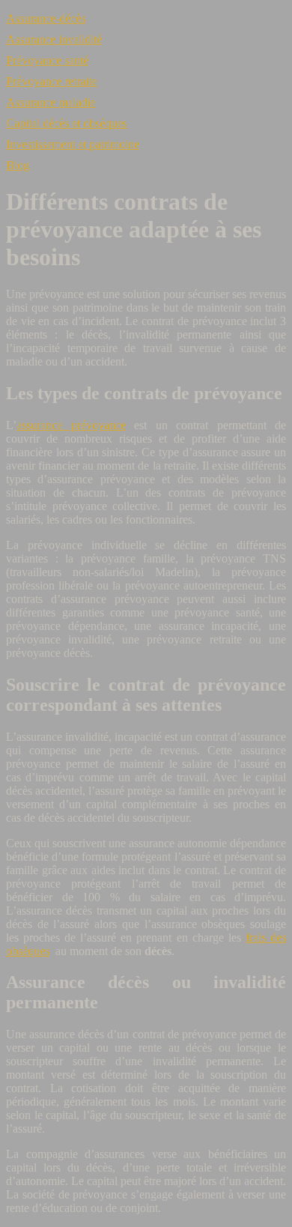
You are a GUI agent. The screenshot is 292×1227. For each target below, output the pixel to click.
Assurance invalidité (54, 39)
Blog (17, 165)
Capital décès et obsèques (66, 123)
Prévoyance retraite (51, 81)
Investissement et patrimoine (72, 144)
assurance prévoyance (71, 425)
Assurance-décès (45, 18)
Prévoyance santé (47, 60)
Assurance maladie (50, 102)
